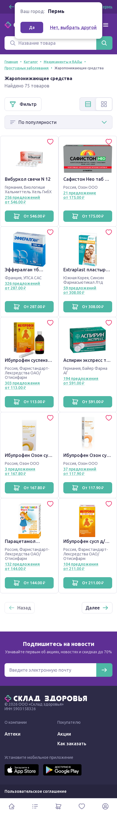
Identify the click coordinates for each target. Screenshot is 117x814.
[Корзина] (58, 806)
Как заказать (71, 743)
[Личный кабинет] (105, 806)
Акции (64, 733)
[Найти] (104, 43)
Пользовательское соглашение (35, 791)
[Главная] (47, 698)
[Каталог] (35, 806)
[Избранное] (81, 806)
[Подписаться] (104, 670)
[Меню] (105, 25)
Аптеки (12, 733)
